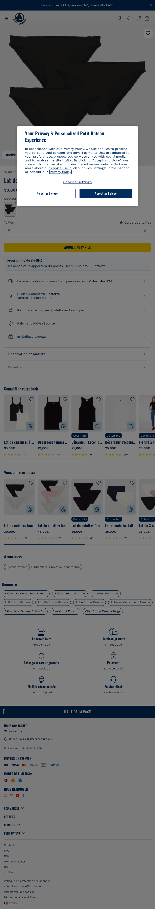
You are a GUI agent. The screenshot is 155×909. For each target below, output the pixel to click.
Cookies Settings (77, 182)
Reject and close (47, 193)
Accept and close (105, 193)
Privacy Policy (60, 172)
